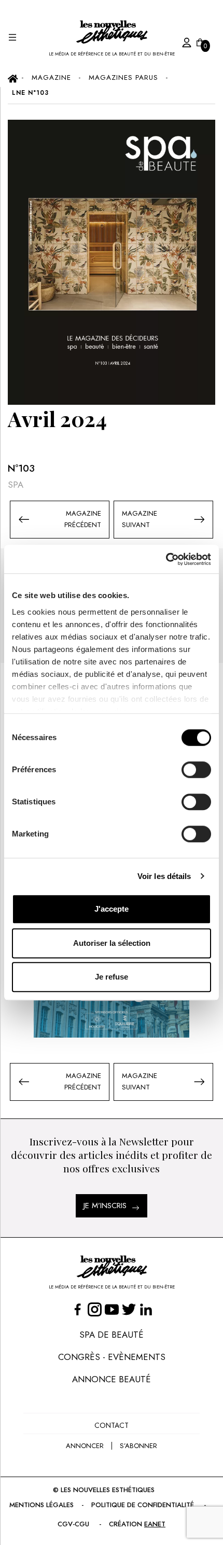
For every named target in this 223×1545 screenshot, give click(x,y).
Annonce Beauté (111, 1379)
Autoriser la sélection (111, 943)
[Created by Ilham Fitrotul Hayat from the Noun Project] (176, 41)
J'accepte (111, 908)
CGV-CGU (73, 1524)
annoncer (85, 1446)
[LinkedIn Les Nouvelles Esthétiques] (146, 1309)
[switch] (196, 769)
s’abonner (138, 1446)
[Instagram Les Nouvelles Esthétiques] (94, 1309)
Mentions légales (41, 1505)
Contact (111, 1425)
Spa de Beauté (111, 1334)
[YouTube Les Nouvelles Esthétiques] (111, 1309)
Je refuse (111, 976)
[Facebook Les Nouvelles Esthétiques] (77, 1309)
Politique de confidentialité (142, 1505)
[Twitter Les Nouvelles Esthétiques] (128, 1309)
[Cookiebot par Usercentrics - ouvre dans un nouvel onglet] (165, 559)
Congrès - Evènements (111, 1357)
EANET (154, 1524)
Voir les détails (164, 876)
